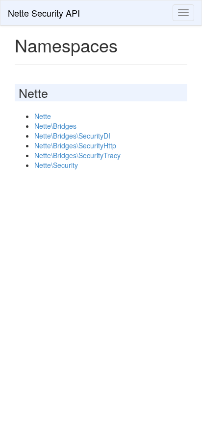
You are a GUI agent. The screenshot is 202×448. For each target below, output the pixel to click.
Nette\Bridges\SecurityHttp (75, 145)
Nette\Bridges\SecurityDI (72, 136)
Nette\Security (56, 165)
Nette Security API (44, 12)
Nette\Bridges (55, 126)
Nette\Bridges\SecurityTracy (77, 155)
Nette (42, 116)
